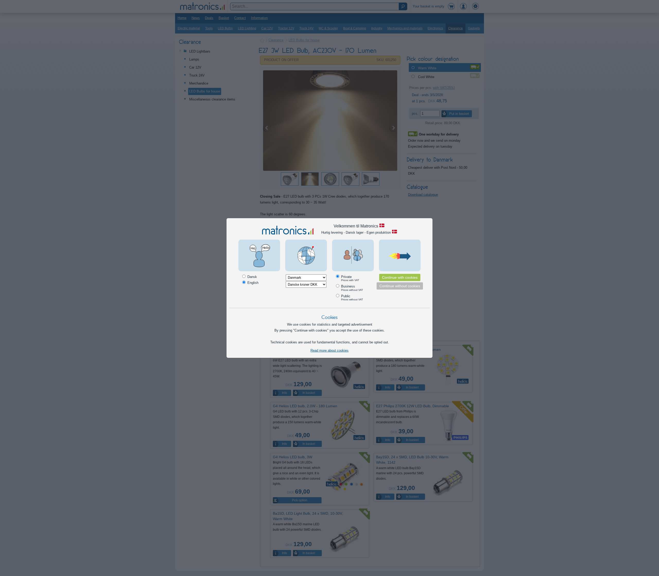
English (252, 283)
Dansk (251, 277)
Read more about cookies (329, 350)
